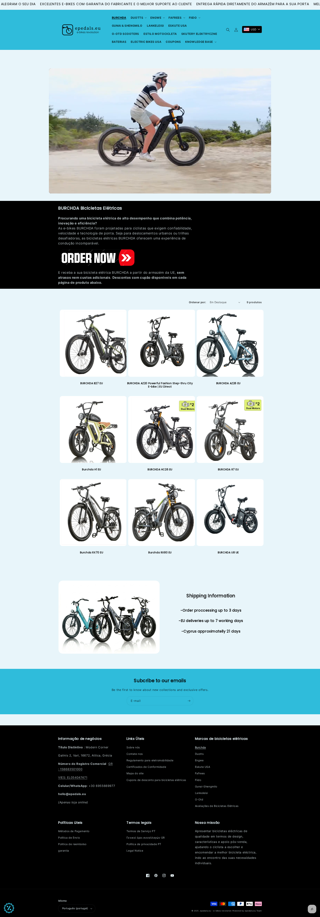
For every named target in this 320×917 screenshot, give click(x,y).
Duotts (199, 753)
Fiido (198, 780)
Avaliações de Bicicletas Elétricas (217, 805)
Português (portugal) (75, 908)
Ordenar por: (197, 302)
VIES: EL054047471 (72, 777)
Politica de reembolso (72, 844)
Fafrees (200, 773)
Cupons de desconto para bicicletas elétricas (156, 780)
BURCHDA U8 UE (228, 552)
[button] (138, 18)
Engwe (199, 760)
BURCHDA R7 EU (228, 469)
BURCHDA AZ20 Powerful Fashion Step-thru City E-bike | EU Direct (160, 385)
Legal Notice (134, 850)
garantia (63, 850)
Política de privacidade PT (143, 844)
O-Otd (199, 799)
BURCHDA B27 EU (91, 383)
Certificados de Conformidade (146, 766)
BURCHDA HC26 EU (160, 469)
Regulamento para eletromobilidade (149, 760)
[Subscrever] (189, 700)
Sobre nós (133, 747)
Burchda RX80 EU (160, 552)
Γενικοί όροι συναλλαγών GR (145, 837)
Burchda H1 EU (91, 469)
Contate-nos (134, 753)
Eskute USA (202, 766)
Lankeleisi (201, 792)
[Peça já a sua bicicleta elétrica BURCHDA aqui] (96, 264)
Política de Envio (69, 837)
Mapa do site (135, 773)
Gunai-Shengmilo (206, 786)
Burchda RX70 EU (91, 552)
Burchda (200, 747)
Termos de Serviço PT (140, 831)
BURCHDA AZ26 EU (228, 383)
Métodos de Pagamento (73, 831)
